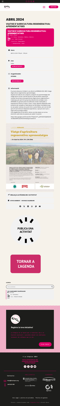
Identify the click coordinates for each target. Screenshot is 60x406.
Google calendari (27, 200)
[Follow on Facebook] (26, 1)
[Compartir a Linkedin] (28, 206)
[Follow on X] (29, 1)
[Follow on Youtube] (33, 1)
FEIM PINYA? (45, 344)
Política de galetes (42, 397)
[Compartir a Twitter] (24, 206)
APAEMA (13, 76)
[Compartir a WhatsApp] (32, 206)
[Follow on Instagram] (31, 1)
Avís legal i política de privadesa (23, 397)
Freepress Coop (34, 402)
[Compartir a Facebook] (20, 206)
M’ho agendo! (15, 200)
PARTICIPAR (53, 7)
